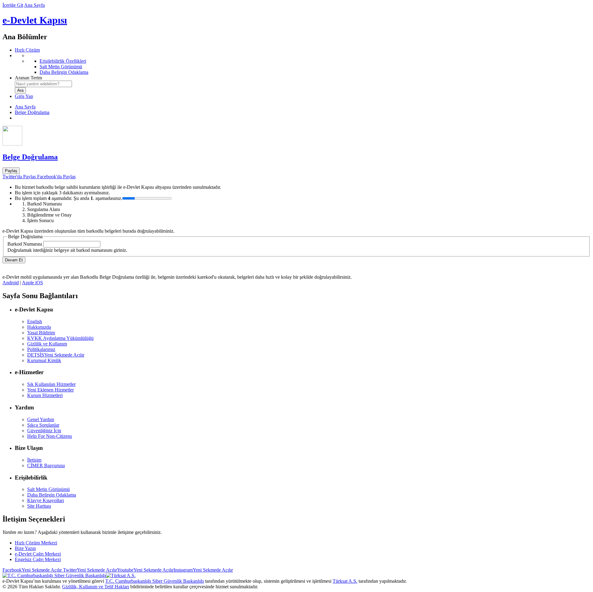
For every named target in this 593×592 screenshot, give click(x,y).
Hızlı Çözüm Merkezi (36, 542)
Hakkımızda (39, 327)
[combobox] (43, 84)
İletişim (34, 460)
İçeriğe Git (12, 5)
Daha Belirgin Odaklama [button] (51, 494)
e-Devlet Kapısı (34, 20)
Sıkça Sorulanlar (43, 425)
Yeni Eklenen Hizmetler (50, 389)
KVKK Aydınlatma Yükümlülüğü (60, 338)
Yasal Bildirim (41, 332)
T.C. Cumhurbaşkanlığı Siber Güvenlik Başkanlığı (154, 581)
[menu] (303, 64)
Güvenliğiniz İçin (44, 430)
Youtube (145, 570)
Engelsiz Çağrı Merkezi (38, 559)
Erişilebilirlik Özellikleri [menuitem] (63, 61)
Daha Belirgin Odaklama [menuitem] (64, 72)
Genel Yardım (40, 419)
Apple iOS (32, 282)
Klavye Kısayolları (45, 500)
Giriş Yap (24, 96)
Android (10, 282)
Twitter (89, 570)
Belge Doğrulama (32, 112)
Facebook (32, 570)
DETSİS (55, 354)
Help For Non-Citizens (49, 436)
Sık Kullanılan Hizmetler (51, 384)
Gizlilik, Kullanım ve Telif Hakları (95, 586)
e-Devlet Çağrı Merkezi (38, 553)
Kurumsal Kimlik (44, 360)
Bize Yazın (25, 548)
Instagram (203, 570)
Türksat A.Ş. (345, 581)
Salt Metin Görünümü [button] (48, 489)
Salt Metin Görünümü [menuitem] (61, 66)
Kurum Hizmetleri (45, 395)
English (34, 321)
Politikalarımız (41, 349)
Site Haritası (39, 506)
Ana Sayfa (34, 5)
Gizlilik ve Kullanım (47, 343)
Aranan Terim (28, 77)
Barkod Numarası (24, 244)
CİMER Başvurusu (46, 465)
